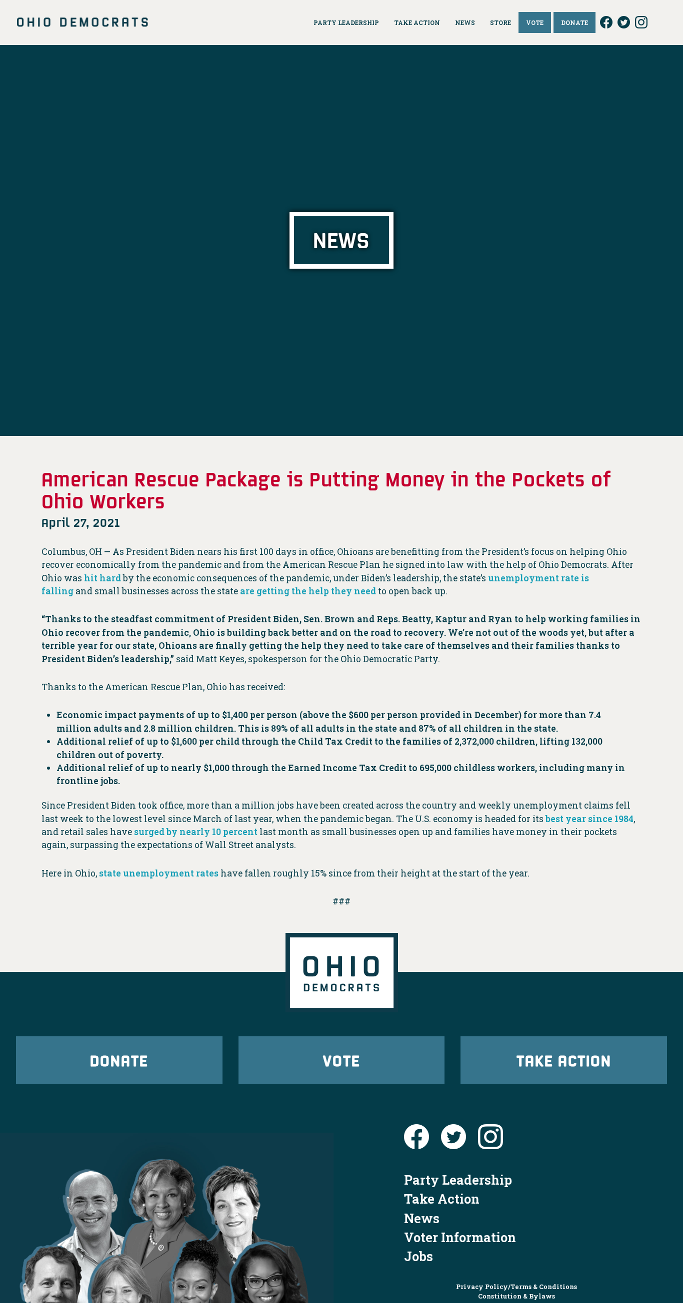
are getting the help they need (308, 591)
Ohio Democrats (82, 22)
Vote (341, 1060)
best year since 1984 (589, 819)
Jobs (418, 1256)
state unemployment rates (157, 873)
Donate (119, 1060)
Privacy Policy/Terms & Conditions (516, 1287)
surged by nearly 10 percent (195, 832)
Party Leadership (458, 1179)
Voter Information (460, 1237)
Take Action (564, 1060)
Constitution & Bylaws (516, 1296)
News (422, 1218)
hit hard (102, 578)
